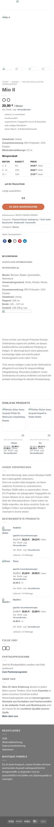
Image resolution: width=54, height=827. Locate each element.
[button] (13, 184)
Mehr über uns (10, 716)
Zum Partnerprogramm (14, 672)
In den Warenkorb (23, 206)
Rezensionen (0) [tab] (10, 268)
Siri (40, 443)
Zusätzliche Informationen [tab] (17, 262)
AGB (4, 738)
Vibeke (14, 443)
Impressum (7, 749)
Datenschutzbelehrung (13, 746)
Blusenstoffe (7, 223)
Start (5, 82)
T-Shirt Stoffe (45, 220)
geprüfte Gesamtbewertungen (25, 535)
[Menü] (4, 4)
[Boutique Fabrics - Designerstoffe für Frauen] (27, 5)
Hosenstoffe (30, 223)
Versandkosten (24, 109)
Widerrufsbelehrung (12, 742)
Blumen (16, 227)
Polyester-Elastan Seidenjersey (25, 220)
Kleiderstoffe (19, 223)
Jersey (15, 82)
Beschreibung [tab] (10, 256)
